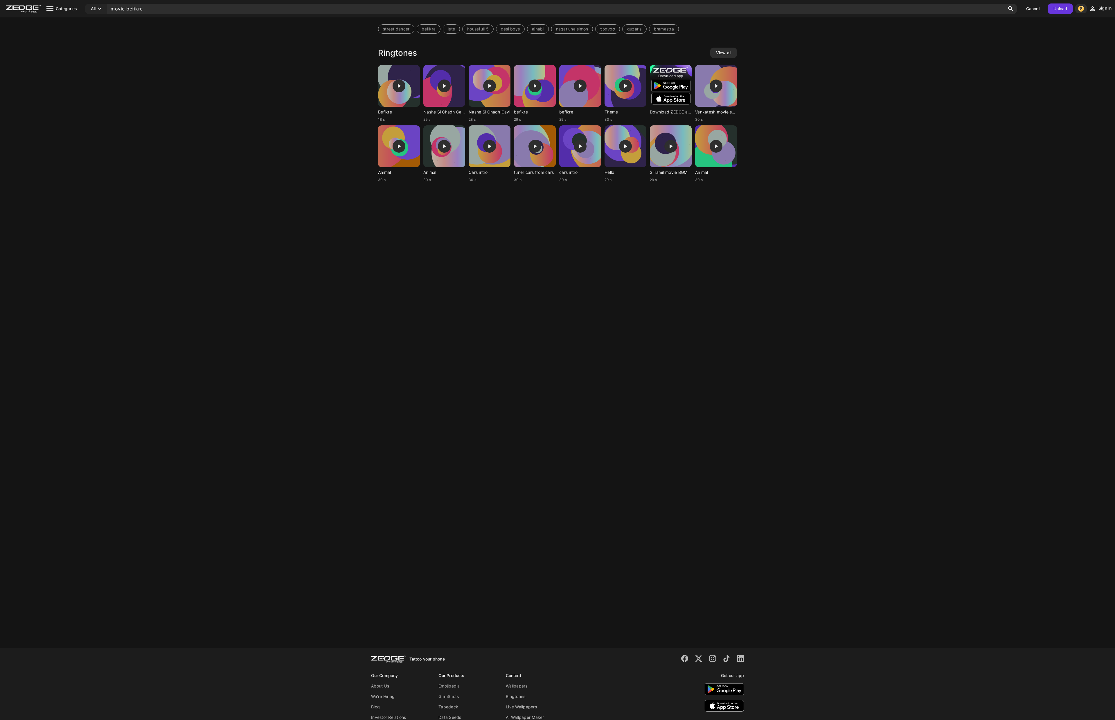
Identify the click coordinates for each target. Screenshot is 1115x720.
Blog (375, 706)
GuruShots (448, 696)
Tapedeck (448, 706)
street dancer (396, 28)
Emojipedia (449, 685)
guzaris (634, 28)
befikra (429, 28)
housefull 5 (478, 28)
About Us (380, 685)
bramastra (664, 28)
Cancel (1033, 8)
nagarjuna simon (572, 28)
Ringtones (515, 696)
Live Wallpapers (521, 706)
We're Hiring (383, 696)
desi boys (510, 28)
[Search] (1010, 8)
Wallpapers (517, 685)
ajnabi (538, 28)
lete (451, 28)
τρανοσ (607, 28)
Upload (1060, 8)
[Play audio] (399, 86)
